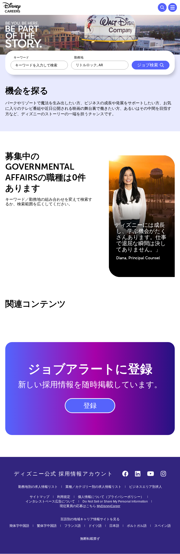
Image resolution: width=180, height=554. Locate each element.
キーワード (21, 57)
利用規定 (63, 496)
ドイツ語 (95, 525)
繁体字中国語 (47, 525)
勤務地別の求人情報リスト (38, 486)
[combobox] (99, 65)
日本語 (114, 525)
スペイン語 (162, 525)
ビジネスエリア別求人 (145, 486)
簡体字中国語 (19, 525)
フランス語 (72, 525)
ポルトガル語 (137, 525)
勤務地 (78, 57)
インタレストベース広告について (50, 501)
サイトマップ (39, 496)
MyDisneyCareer (108, 506)
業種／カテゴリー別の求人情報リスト (93, 486)
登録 (90, 406)
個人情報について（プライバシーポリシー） (111, 496)
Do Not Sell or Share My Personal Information (115, 501)
